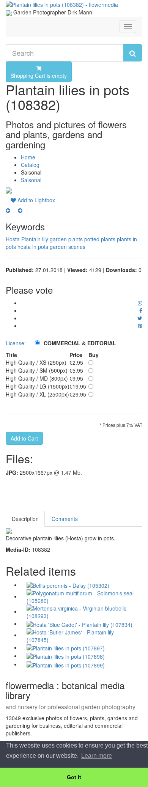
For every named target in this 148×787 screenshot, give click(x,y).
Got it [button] (74, 777)
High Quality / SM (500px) (37, 370)
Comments (65, 519)
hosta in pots (32, 246)
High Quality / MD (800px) (37, 378)
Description (25, 519)
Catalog (30, 164)
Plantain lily (34, 239)
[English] (9, 12)
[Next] (20, 210)
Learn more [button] (96, 755)
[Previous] (8, 210)
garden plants (66, 239)
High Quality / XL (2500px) (37, 394)
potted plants (99, 239)
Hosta (13, 239)
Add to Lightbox (35, 200)
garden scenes (67, 246)
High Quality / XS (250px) (36, 362)
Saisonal (31, 180)
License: (16, 343)
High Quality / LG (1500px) (37, 386)
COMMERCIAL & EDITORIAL (80, 343)
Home (28, 157)
